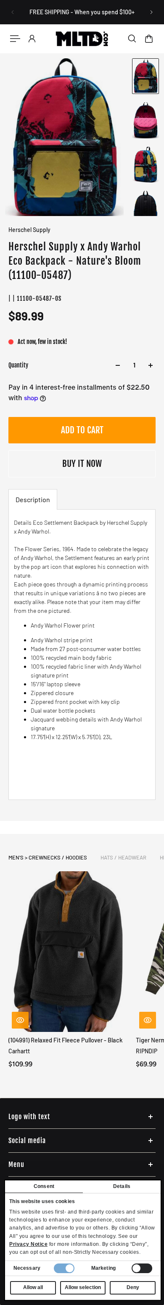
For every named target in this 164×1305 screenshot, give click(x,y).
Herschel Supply (29, 229)
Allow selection (83, 1287)
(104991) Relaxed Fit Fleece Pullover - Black (65, 1040)
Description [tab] (33, 499)
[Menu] (15, 38)
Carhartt (19, 1051)
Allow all (33, 1287)
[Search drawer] (132, 38)
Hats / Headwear (123, 857)
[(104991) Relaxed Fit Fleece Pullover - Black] (68, 951)
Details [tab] (121, 1186)
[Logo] (82, 38)
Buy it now (82, 463)
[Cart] (148, 38)
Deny (133, 1287)
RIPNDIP (146, 1051)
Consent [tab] (44, 1186)
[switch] (142, 1268)
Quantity (18, 365)
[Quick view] (20, 1020)
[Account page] (32, 38)
